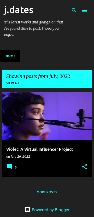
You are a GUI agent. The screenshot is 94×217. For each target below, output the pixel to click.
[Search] (74, 10)
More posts (47, 192)
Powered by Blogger (50, 209)
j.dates (18, 9)
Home (11, 56)
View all (13, 83)
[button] (84, 167)
